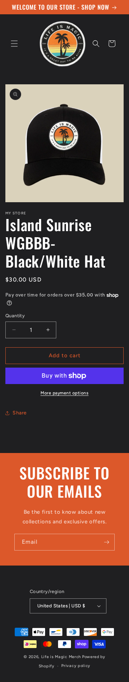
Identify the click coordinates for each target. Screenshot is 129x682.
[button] (14, 43)
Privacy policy (75, 665)
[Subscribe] (106, 542)
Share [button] (20, 413)
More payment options (64, 392)
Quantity (15, 315)
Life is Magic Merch (61, 656)
